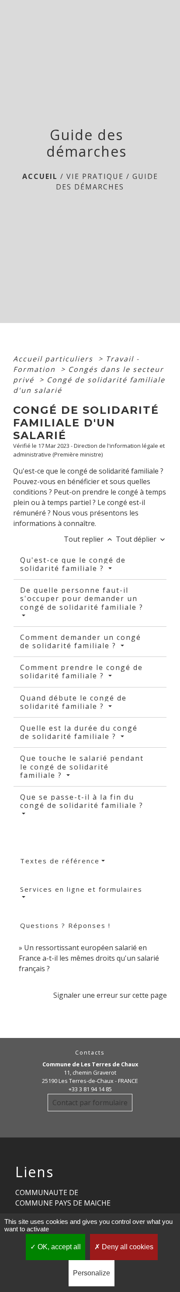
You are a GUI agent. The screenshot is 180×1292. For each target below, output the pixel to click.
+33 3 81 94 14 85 (90, 1089)
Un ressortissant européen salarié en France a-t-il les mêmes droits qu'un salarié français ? (89, 958)
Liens (34, 1172)
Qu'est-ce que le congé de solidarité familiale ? (73, 564)
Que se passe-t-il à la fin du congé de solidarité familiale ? (81, 801)
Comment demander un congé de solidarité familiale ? (80, 641)
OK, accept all (58, 1247)
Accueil (40, 176)
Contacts (90, 1052)
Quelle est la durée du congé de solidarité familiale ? (79, 732)
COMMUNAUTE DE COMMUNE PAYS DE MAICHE (63, 1198)
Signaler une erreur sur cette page (110, 995)
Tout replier (89, 539)
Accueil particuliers (54, 359)
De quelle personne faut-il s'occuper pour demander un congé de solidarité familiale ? (81, 598)
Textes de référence (60, 860)
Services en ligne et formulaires (81, 889)
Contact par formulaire (90, 1102)
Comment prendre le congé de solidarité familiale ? (81, 671)
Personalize (91, 1273)
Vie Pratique (95, 176)
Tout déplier (141, 539)
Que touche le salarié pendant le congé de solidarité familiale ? (82, 766)
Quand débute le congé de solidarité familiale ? (73, 702)
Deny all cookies (126, 1247)
